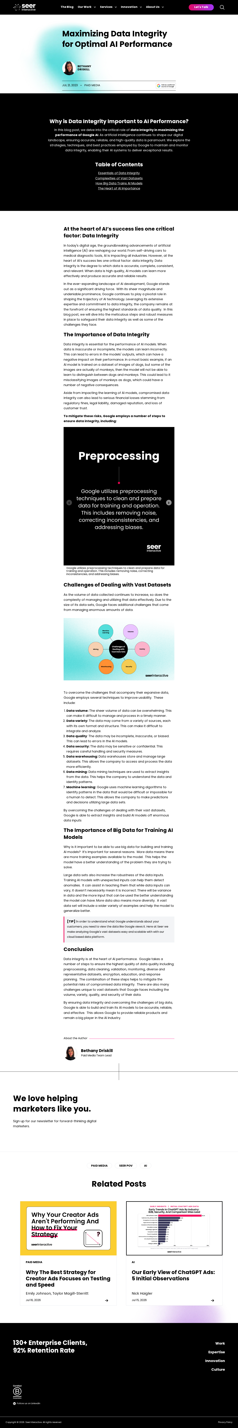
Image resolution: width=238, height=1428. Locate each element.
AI (145, 1166)
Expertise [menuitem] (216, 1352)
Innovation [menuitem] (215, 1361)
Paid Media (92, 85)
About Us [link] (152, 7)
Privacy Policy (225, 1422)
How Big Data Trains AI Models (119, 183)
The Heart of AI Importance (119, 188)
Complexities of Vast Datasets (119, 178)
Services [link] (106, 7)
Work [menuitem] (220, 1343)
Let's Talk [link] (201, 7)
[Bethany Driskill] (69, 68)
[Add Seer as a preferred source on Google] (166, 86)
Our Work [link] (84, 7)
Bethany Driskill (84, 68)
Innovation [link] (129, 7)
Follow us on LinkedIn (28, 1403)
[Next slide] (169, 502)
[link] (24, 7)
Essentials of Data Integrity (119, 173)
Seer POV (126, 1166)
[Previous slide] (69, 502)
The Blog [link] (67, 7)
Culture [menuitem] (218, 1370)
